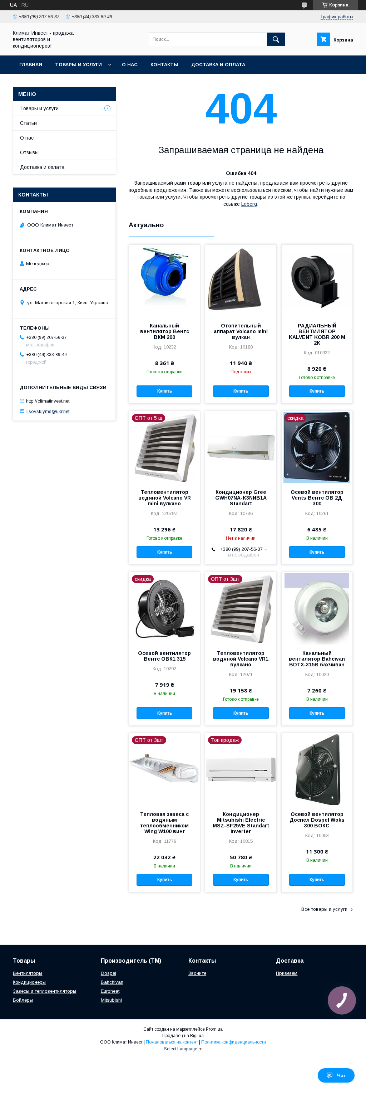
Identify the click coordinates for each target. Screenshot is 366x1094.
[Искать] (276, 39)
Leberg (249, 204)
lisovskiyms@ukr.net (47, 411)
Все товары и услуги (324, 909)
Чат (341, 1075)
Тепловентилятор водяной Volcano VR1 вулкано (240, 658)
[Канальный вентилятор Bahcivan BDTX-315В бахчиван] (317, 608)
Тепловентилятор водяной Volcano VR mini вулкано (164, 497)
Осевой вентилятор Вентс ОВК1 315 (164, 656)
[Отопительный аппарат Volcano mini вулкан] (240, 280)
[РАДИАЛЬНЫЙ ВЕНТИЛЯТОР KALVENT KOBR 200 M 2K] (317, 280)
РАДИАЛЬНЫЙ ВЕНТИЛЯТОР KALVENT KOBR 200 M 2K (317, 334)
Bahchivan (112, 982)
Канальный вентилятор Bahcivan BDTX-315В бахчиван (317, 658)
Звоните (197, 973)
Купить (164, 391)
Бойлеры (23, 1000)
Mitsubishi (111, 1000)
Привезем (286, 973)
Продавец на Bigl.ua (183, 1035)
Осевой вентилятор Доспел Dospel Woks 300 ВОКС (317, 819)
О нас (130, 64)
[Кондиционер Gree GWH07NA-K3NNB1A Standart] (240, 447)
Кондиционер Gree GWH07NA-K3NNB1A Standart (241, 497)
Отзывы (29, 152)
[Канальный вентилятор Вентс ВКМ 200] (164, 280)
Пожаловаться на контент (172, 1042)
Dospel (108, 973)
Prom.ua (214, 1029)
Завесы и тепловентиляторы (44, 991)
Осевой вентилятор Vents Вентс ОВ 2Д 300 (317, 497)
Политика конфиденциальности (233, 1042)
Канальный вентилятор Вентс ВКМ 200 (164, 331)
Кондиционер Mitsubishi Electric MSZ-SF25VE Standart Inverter (241, 822)
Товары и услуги (78, 64)
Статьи (28, 123)
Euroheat (110, 991)
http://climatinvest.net (47, 401)
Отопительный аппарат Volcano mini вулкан (241, 331)
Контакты (164, 64)
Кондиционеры (29, 982)
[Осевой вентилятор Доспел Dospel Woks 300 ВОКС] (317, 769)
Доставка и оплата (218, 64)
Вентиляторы (27, 973)
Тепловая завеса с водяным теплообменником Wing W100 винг (164, 822)
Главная (30, 64)
